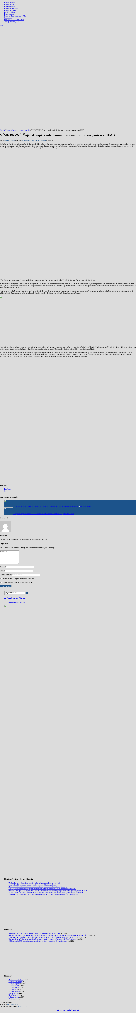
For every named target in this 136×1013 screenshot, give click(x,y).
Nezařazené (8, 18)
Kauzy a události (10, 2)
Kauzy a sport (9, 14)
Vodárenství (12, 999)
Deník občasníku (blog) (16, 980)
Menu (2, 25)
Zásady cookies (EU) (11, 22)
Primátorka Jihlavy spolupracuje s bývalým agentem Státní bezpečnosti (32, 885)
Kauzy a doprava (10, 10)
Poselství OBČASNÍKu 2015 (14, 20)
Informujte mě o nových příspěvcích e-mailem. (18, 582)
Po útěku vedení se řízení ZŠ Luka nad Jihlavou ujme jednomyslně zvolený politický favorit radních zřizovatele (45, 892)
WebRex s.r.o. (22, 1006)
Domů (2, 130)
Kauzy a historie (9, 6)
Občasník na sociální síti (14, 598)
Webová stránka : (6, 575)
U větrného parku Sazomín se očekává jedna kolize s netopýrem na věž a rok (34, 883)
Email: (2, 571)
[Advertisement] (68, 42)
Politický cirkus (9, 12)
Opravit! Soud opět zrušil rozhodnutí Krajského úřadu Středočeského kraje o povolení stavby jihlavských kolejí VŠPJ (47, 891)
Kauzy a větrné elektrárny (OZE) (15, 16)
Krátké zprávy (13, 993)
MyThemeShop (12, 1004)
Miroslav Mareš (9, 140)
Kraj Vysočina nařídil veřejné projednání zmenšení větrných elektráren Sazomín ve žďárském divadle (42, 889)
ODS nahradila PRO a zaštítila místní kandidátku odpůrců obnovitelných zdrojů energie (37, 887)
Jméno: (3, 567)
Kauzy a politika (9, 4)
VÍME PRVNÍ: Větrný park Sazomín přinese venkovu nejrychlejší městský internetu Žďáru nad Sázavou (43, 894)
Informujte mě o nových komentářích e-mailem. (18, 579)
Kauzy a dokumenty (11, 8)
